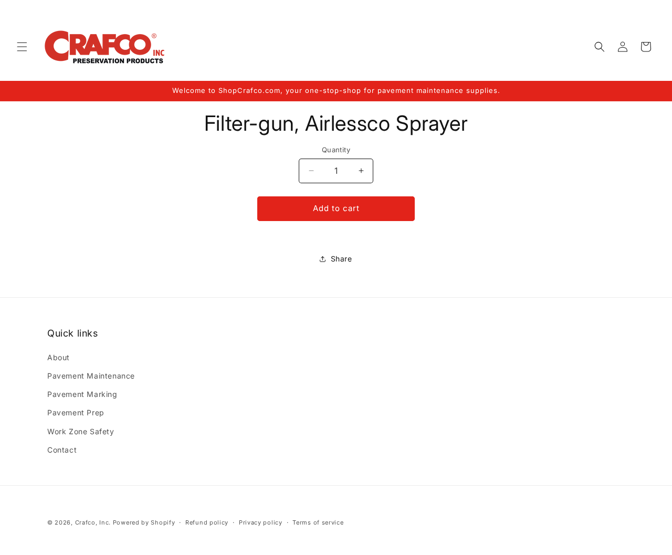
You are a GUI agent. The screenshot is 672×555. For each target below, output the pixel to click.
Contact (62, 449)
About (58, 357)
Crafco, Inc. (93, 522)
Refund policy (206, 522)
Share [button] (341, 258)
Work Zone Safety (80, 431)
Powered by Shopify (144, 522)
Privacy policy (260, 522)
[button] (22, 46)
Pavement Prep (75, 412)
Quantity (336, 149)
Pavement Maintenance (91, 375)
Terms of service (317, 522)
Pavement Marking (82, 394)
